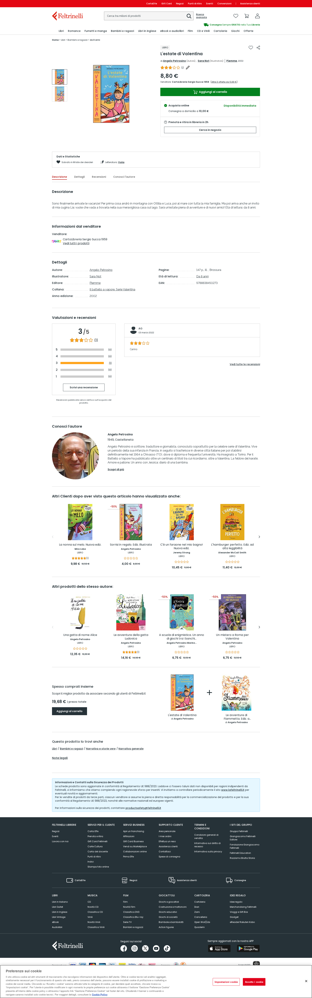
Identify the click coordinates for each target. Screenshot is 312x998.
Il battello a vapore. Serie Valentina (112, 289)
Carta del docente (98, 851)
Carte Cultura (95, 846)
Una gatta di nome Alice (80, 635)
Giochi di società (168, 917)
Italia (121, 162)
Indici (91, 861)
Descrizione (59, 177)
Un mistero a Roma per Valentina (232, 637)
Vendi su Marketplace (135, 846)
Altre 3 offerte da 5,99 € (224, 81)
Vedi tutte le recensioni (245, 364)
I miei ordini (165, 836)
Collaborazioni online (135, 851)
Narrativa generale (131, 748)
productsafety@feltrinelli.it (143, 808)
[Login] (257, 16)
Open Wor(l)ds (202, 922)
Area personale (167, 831)
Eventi (209, 3)
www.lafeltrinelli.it (232, 790)
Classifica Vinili (96, 927)
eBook (55, 922)
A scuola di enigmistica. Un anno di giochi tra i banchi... (181, 637)
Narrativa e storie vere (101, 748)
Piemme (231, 61)
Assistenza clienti (250, 3)
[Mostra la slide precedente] (52, 537)
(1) (96, 340)
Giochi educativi (168, 911)
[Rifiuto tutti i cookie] (306, 981)
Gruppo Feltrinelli (239, 831)
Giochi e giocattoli (169, 901)
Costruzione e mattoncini (173, 906)
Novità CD (93, 906)
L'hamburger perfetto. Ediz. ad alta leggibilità (232, 546)
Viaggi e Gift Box (239, 911)
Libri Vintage (58, 917)
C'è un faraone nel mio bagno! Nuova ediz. (181, 546)
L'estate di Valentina (182, 715)
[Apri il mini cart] (246, 16)
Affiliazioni (128, 836)
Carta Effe (93, 831)
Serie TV (127, 922)
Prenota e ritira (95, 836)
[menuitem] (61, 31)
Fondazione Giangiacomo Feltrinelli (244, 846)
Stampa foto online (98, 866)
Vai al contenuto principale (67, 3)
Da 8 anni (202, 276)
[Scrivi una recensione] (188, 67)
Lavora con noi (60, 841)
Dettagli (79, 177)
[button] (189, 16)
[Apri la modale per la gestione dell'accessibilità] (256, 964)
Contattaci (165, 851)
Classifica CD (95, 911)
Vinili (90, 917)
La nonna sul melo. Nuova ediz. (80, 545)
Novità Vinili (94, 922)
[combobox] (149, 16)
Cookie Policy (99, 994)
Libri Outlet (57, 906)
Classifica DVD (131, 911)
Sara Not (203, 61)
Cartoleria (199, 901)
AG (140, 328)
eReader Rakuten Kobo (242, 922)
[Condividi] (258, 47)
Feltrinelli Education (240, 852)
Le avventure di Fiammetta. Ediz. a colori (236, 717)
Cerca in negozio (210, 130)
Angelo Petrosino (174, 61)
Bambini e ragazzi (71, 748)
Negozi (180, 3)
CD (89, 901)
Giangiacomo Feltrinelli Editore (242, 838)
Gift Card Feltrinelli (97, 841)
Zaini (197, 911)
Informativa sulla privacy (208, 851)
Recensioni (99, 177)
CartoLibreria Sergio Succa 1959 (190, 81)
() (182, 67)
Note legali (60, 758)
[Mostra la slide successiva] (259, 537)
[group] (208, 25)
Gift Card (166, 3)
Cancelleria (200, 917)
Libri (54, 748)
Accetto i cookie (254, 982)
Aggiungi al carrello (212, 92)
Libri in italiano (60, 901)
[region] (156, 981)
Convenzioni (224, 3)
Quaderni (199, 927)
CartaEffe (151, 3)
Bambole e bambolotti (171, 922)
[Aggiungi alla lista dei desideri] (251, 47)
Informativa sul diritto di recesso (207, 845)
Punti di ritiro (195, 3)
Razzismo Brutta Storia (242, 858)
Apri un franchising (133, 831)
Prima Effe (128, 856)
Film (125, 901)
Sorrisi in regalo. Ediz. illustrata (131, 545)
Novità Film (129, 906)
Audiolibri (57, 927)
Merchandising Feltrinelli (243, 906)
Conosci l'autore (124, 177)
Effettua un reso (167, 841)
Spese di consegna (169, 856)
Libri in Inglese (59, 911)
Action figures (166, 927)
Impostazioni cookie (226, 982)
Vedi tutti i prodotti (76, 243)
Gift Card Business (133, 841)
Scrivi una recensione (84, 387)
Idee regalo (236, 901)
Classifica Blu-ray (133, 917)
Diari (196, 906)
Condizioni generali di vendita (206, 836)
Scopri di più (116, 469)
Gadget (234, 917)
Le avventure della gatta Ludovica (131, 637)
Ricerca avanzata (201, 16)
